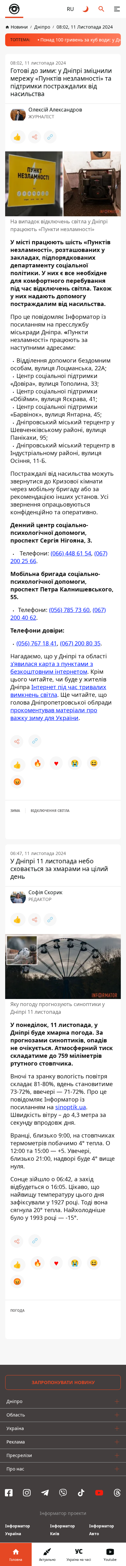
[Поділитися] (34, 136)
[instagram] (27, 1493)
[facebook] (9, 1493)
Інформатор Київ (62, 1529)
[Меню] (117, 9)
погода (17, 1310)
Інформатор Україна (17, 1529)
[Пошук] (101, 9)
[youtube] (99, 1493)
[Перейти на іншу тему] (86, 9)
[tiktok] (81, 1493)
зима (15, 810)
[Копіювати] (50, 136)
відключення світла (50, 810)
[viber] (63, 1493)
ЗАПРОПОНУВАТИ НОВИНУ (63, 1382)
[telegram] (45, 1493)
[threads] (117, 1493)
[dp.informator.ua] (14, 9)
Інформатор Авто (101, 1529)
